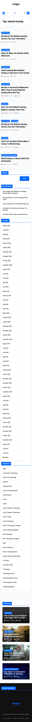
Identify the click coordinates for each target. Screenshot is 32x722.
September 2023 (7, 339)
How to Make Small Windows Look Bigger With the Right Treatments (15, 617)
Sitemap (27, 718)
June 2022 (6, 400)
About (4, 468)
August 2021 (6, 444)
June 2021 (6, 453)
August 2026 (6, 225)
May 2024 (5, 304)
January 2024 (6, 322)
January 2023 (6, 374)
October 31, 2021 (7, 130)
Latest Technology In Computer (12, 525)
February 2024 (7, 317)
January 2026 (6, 247)
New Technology (7, 534)
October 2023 (7, 335)
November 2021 (7, 431)
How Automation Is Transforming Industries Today (13, 636)
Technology (5, 104)
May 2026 (5, 234)
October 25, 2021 (7, 147)
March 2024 (6, 313)
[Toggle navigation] (14, 13)
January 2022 (6, 422)
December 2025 (7, 252)
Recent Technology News (10, 552)
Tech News (6, 560)
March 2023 (6, 365)
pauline (14, 42)
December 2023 (7, 326)
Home (4, 718)
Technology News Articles (10, 578)
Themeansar (27, 714)
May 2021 (5, 457)
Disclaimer (14, 718)
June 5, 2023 (6, 76)
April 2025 (6, 287)
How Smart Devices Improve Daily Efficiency (15, 214)
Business (5, 482)
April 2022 (6, 409)
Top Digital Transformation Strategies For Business (14, 673)
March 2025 (6, 291)
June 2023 (6, 352)
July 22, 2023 (6, 42)
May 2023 (5, 357)
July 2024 (5, 300)
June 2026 (6, 230)
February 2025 (7, 295)
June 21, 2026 (9, 639)
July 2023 (5, 348)
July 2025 (5, 274)
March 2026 (6, 239)
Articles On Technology (9, 477)
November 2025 (7, 256)
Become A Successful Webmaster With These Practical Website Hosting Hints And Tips (14, 90)
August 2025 (6, 269)
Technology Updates (9, 587)
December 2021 (7, 427)
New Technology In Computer (11, 538)
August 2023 (6, 344)
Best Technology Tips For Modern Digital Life (16, 204)
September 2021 (7, 440)
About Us (9, 718)
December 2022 (7, 378)
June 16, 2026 (9, 676)
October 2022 (7, 387)
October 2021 (7, 435)
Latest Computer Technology (11, 508)
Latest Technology (8, 521)
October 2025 (7, 260)
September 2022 (7, 392)
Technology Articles (8, 573)
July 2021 (5, 448)
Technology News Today (10, 582)
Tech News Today (8, 565)
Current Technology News (10, 490)
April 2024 (6, 309)
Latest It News (5, 121)
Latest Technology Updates (11, 530)
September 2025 (7, 265)
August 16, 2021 (7, 164)
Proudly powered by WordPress (9, 714)
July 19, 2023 (6, 59)
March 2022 (6, 413)
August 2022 (6, 396)
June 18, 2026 (9, 658)
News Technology (8, 547)
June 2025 (6, 278)
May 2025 (5, 282)
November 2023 (7, 330)
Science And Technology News (9, 155)
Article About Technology (10, 473)
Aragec (16, 4)
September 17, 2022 (8, 96)
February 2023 (7, 370)
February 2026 (7, 243)
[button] (25, 13)
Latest (5, 499)
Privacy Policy (21, 718)
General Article (5, 33)
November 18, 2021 (8, 113)
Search (4, 173)
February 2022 (7, 418)
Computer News (7, 486)
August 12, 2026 (10, 620)
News (4, 543)
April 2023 (6, 361)
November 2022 (7, 383)
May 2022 (5, 405)
